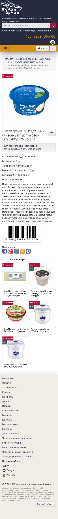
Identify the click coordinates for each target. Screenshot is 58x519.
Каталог (9, 59)
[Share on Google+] (10, 251)
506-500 (49, 36)
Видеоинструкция (11, 443)
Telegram (11, 470)
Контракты (7, 397)
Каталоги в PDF (10, 410)
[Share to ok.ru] (22, 251)
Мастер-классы (10, 424)
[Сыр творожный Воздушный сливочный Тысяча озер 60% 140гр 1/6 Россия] (29, 100)
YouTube (10, 475)
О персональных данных (14, 447)
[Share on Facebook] (4, 251)
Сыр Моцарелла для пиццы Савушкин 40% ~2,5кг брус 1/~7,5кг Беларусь (16, 293)
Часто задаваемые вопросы (16, 438)
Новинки (6, 406)
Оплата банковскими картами (17, 452)
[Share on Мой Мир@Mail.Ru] (16, 251)
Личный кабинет (10, 433)
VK (7, 466)
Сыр (10, 62)
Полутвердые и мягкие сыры (29, 62)
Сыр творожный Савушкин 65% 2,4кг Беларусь (42, 330)
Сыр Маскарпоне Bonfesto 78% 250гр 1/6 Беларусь (16, 330)
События (6, 383)
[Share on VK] (28, 251)
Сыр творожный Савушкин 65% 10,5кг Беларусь (15, 366)
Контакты (7, 420)
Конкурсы (7, 429)
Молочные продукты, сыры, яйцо (33, 59)
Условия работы (10, 387)
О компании (8, 378)
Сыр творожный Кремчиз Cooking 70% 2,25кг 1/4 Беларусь (42, 293)
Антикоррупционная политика (17, 456)
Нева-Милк (16, 179)
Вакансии (7, 415)
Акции (5, 401)
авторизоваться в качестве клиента (22, 149)
